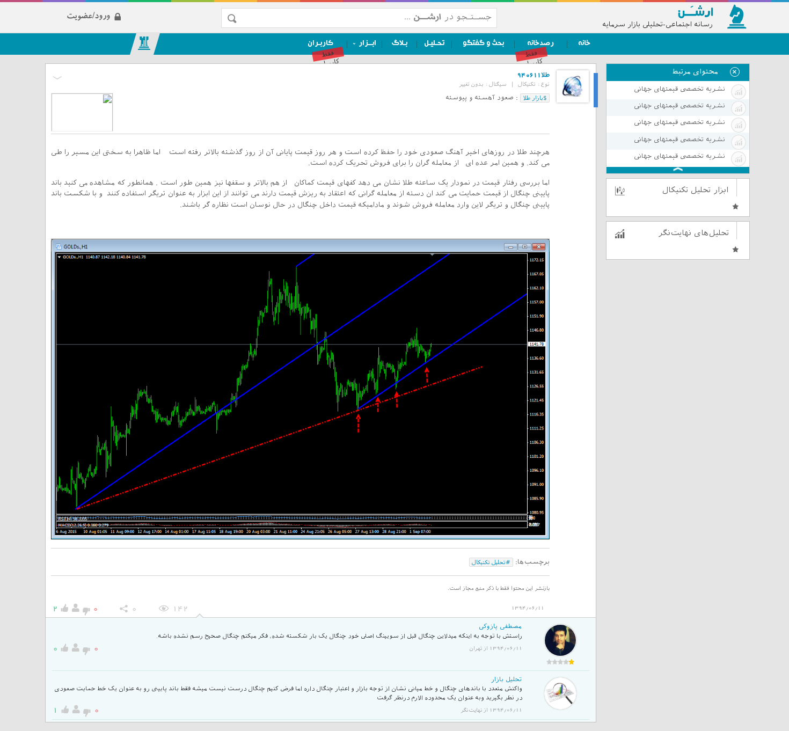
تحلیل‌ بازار (506, 679)
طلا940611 (533, 75)
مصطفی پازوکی (500, 626)
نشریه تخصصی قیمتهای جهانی (679, 89)
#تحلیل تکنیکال (491, 562)
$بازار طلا (535, 97)
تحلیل (595, 90)
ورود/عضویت (132, 7)
